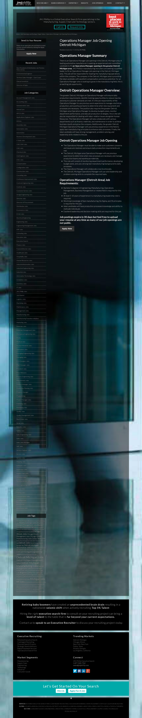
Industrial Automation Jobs (25, 264)
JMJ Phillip (24, 3)
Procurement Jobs (23, 380)
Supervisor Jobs (22, 469)
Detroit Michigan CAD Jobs (34, 550)
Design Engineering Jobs (24, 195)
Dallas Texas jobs (38, 538)
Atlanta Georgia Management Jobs (30, 524)
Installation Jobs (22, 280)
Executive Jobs (22, 237)
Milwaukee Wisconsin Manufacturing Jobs (35, 582)
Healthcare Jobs (22, 253)
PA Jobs (30, 586)
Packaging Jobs (21, 357)
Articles (19, 121)
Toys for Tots (21, 489)
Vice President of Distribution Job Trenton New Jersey (30, 69)
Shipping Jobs (21, 462)
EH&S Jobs (20, 214)
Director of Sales (22, 85)
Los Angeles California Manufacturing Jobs (30, 576)
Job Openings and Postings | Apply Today (33, 34)
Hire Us (60, 691)
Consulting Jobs (22, 175)
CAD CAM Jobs (22, 144)
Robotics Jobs (21, 427)
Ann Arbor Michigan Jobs (23, 521)
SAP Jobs (20, 446)
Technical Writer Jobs (24, 481)
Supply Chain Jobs (22, 473)
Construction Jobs (23, 171)
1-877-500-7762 (79, 663)
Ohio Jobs (21, 586)
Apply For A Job (77, 691)
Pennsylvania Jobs (36, 586)
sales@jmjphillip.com (81, 665)
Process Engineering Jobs (25, 376)
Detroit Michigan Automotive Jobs (28, 546)
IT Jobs (19, 287)
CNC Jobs (20, 160)
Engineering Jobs (22, 222)
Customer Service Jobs (24, 191)
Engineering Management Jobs (27, 225)
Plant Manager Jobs (23, 365)
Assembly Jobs (21, 125)
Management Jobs (23, 311)
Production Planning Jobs (25, 388)
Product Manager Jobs (24, 384)
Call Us (59, 27)
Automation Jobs (22, 129)
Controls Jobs (21, 187)
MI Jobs (21, 581)
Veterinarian (21, 504)
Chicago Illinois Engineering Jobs (25, 531)
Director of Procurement (25, 202)
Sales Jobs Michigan (23, 442)
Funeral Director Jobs (24, 249)
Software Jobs (21, 466)
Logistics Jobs (21, 299)
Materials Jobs (21, 326)
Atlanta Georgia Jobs (28, 523)
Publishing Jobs (21, 404)
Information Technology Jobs (26, 276)
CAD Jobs (20, 148)
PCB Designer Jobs (23, 361)
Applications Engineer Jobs (25, 117)
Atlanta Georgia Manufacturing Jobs (29, 526)
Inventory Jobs (21, 284)
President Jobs (21, 369)
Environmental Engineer (24, 74)
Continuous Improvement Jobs (27, 179)
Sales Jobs (20, 438)
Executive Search (22, 241)
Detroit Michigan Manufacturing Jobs (28, 564)
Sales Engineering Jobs (24, 435)
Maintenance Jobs (23, 307)
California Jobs (40, 529)
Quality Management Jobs (25, 415)
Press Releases (22, 373)
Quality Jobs (21, 411)
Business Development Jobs (26, 136)
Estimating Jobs (22, 233)
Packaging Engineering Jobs (25, 353)
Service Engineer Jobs (24, 450)
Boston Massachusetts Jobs (30, 529)
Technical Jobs (21, 477)
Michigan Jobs (37, 579)
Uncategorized (21, 500)
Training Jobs (21, 493)
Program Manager (22, 392)
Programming (21, 396)
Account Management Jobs (26, 98)
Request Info (76, 27)
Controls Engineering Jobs (25, 183)
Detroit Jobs (24, 542)
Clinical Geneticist (22, 81)
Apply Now (67, 229)
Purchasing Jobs (22, 407)
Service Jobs (21, 454)
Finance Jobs (21, 245)
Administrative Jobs (23, 105)
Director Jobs (21, 198)
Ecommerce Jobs (22, 210)
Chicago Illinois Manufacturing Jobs (29, 537)
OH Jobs (26, 586)
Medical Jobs (21, 342)
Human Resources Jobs (24, 260)
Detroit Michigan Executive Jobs (29, 554)
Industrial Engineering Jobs (25, 268)
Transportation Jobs (23, 497)
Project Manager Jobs (24, 400)
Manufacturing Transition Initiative (28, 318)
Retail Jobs (20, 423)
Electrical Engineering (24, 218)
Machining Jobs (22, 303)
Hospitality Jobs (22, 256)
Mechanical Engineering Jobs (26, 334)
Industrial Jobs (21, 272)
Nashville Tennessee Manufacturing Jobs (27, 584)
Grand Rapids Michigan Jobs (35, 570)
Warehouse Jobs (22, 508)
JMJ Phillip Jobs (22, 291)
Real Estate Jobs (22, 419)
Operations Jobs (22, 349)
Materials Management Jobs (26, 330)
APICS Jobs (20, 113)
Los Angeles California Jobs (28, 572)
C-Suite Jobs (21, 140)
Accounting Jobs (22, 102)
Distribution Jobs (22, 206)
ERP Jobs (20, 229)
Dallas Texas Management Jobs (24, 540)
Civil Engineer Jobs (23, 156)
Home (18, 34)
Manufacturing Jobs (23, 315)
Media (19, 338)
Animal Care (20, 109)
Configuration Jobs (23, 167)
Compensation (21, 164)
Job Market (20, 295)
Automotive (20, 133)
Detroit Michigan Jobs (30, 557)
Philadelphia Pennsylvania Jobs (27, 588)
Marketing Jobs (22, 322)
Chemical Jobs (21, 152)
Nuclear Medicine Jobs (24, 346)
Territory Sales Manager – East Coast (29, 77)
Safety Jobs (20, 431)
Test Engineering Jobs (24, 485)
